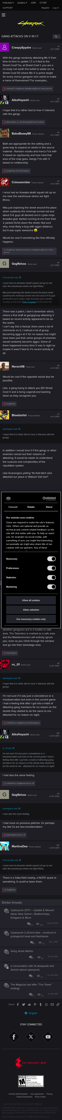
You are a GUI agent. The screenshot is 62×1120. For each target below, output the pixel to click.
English (32, 1013)
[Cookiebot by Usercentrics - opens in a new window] (43, 499)
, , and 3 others (25, 122)
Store (43, 2)
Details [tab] (31, 507)
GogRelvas (19, 264)
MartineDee (20, 846)
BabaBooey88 (21, 133)
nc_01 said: (7, 748)
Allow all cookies (31, 600)
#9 (54, 664)
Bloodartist (19, 415)
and (18, 171)
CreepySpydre (21, 47)
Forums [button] (7, 3)
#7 (54, 415)
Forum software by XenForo (25, 1117)
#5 (54, 264)
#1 (54, 47)
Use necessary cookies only (31, 619)
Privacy (49, 1094)
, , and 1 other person (29, 88)
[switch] (51, 568)
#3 (54, 133)
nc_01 (16, 664)
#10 (54, 734)
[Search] (56, 36)
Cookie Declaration (24, 1097)
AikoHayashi (20, 100)
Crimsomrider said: (10, 277)
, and (23, 723)
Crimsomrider (21, 182)
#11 (54, 795)
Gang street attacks (22, 951)
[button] (3, 15)
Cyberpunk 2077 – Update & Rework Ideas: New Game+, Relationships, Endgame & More (32, 914)
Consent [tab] (12, 507)
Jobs (33, 2)
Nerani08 (18, 366)
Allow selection (31, 609)
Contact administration (18, 1094)
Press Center (40, 1097)
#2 (54, 100)
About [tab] (49, 507)
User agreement (37, 1094)
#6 (54, 366)
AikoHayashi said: (10, 429)
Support (8, 7)
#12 (54, 846)
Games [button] (21, 3)
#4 (54, 182)
